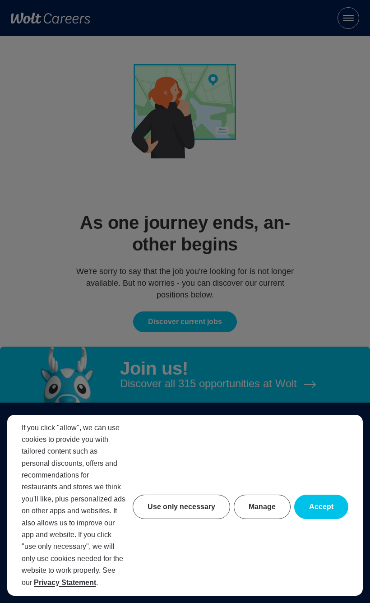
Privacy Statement (65, 582)
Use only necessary (181, 506)
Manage (262, 506)
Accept (321, 506)
